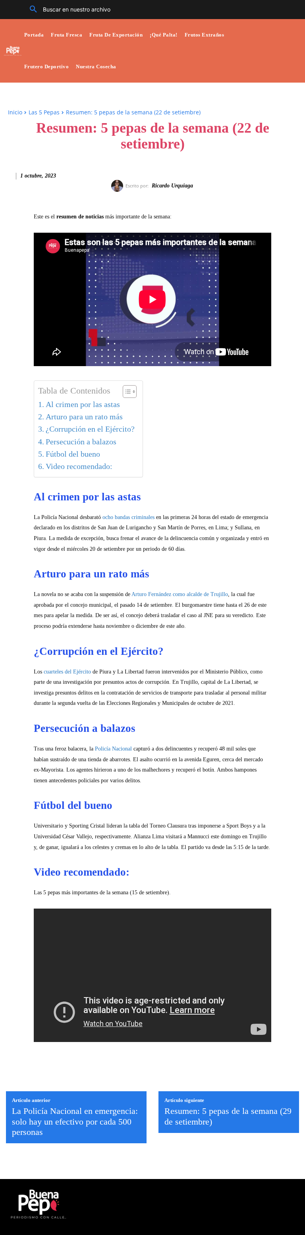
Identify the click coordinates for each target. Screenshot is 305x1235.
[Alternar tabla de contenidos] (126, 391)
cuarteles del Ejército (67, 672)
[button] (67, 9)
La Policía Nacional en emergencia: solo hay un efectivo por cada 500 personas (75, 1121)
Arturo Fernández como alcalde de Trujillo (179, 594)
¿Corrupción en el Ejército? (90, 429)
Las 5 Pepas (44, 112)
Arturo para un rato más (84, 417)
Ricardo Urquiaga (172, 186)
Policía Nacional (114, 749)
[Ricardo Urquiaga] (118, 186)
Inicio (15, 112)
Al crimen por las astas (83, 404)
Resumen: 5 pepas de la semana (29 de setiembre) (227, 1116)
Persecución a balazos (81, 442)
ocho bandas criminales (128, 517)
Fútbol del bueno (73, 454)
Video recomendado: (79, 466)
